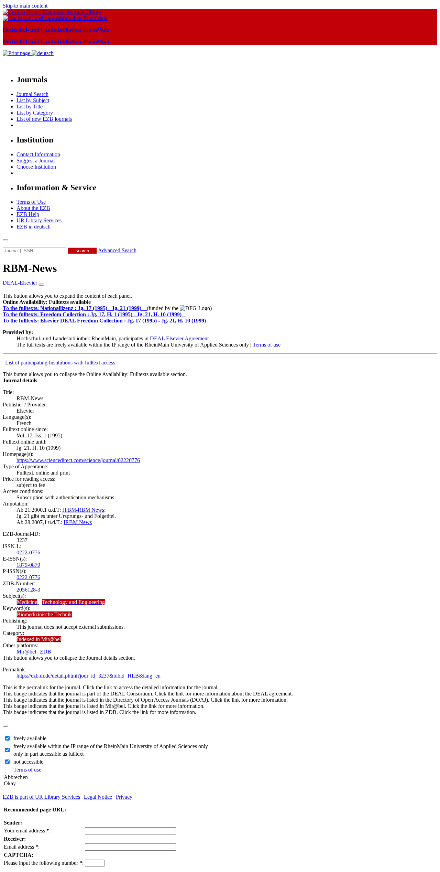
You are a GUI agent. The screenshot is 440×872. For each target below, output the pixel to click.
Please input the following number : (44, 863)
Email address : (22, 847)
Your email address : (27, 830)
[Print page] (17, 53)
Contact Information (38, 154)
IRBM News (78, 522)
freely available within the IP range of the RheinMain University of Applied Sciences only (110, 746)
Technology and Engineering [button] (73, 602)
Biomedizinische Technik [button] (44, 614)
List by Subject (32, 100)
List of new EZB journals (44, 119)
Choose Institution (36, 167)
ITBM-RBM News (83, 510)
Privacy (124, 797)
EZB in (33, 227)
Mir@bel (26, 652)
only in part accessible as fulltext (48, 754)
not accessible (28, 762)
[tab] (220, 302)
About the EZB (33, 208)
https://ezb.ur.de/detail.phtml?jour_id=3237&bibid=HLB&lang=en (88, 676)
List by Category (34, 113)
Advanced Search (117, 250)
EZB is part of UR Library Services (41, 797)
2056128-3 (28, 590)
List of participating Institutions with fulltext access (60, 362)
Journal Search (32, 94)
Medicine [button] (27, 602)
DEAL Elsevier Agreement (179, 338)
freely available (29, 738)
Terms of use (266, 345)
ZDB (45, 652)
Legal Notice (98, 797)
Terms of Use (31, 202)
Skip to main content (25, 6)
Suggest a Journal (35, 160)
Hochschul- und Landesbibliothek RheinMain (56, 30)
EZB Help (27, 214)
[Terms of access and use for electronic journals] (145, 308)
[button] (47, 302)
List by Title (29, 106)
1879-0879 (28, 565)
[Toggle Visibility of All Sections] (41, 285)
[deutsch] (43, 53)
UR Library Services (39, 220)
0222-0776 (28, 552)
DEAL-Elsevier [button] (20, 283)
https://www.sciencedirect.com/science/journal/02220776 (78, 460)
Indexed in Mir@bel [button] (39, 639)
